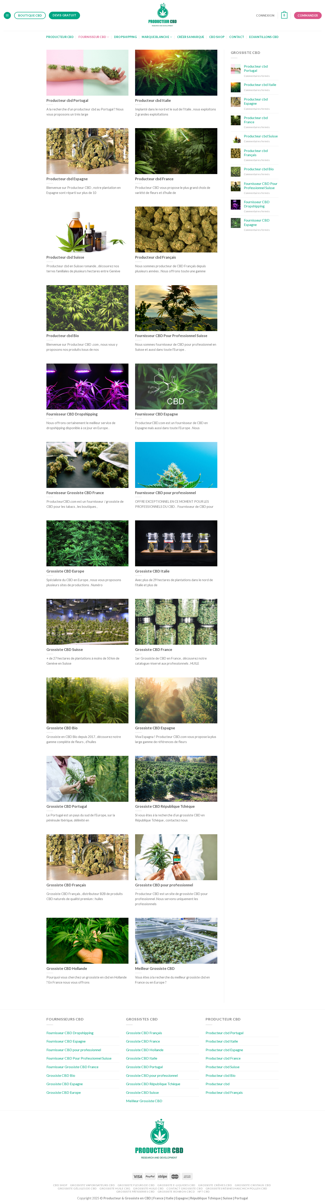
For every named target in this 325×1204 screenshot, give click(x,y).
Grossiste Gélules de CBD (77, 1188)
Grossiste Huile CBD (148, 1188)
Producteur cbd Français (256, 152)
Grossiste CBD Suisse (142, 1092)
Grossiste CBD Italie (141, 1058)
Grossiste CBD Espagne (64, 1084)
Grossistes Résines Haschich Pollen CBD (236, 1188)
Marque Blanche (155, 37)
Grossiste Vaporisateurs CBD (92, 1185)
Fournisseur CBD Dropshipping (257, 204)
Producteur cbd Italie (260, 84)
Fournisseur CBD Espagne (257, 222)
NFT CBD (204, 1191)
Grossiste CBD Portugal (144, 1067)
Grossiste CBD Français (144, 1033)
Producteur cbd (217, 1084)
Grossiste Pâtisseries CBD (135, 1191)
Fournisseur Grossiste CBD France (72, 1067)
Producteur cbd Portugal (256, 68)
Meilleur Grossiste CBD (144, 1101)
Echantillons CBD (264, 37)
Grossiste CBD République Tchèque (153, 1084)
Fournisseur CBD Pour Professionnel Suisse (260, 185)
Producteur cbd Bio (259, 169)
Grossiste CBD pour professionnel (152, 1075)
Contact (236, 37)
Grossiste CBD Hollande (144, 1050)
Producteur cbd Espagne (256, 101)
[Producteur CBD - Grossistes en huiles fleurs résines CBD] (162, 15)
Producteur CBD (60, 37)
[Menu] (7, 15)
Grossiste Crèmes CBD (215, 1185)
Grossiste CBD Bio (60, 1075)
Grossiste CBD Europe (63, 1092)
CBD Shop (216, 37)
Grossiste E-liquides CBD (176, 1185)
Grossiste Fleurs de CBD (136, 1185)
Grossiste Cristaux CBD (253, 1185)
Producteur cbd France (256, 120)
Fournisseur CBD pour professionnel (73, 1050)
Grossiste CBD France (143, 1041)
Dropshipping (125, 37)
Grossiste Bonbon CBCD (176, 1191)
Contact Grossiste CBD (184, 1188)
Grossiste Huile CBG (114, 1188)
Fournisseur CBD (92, 37)
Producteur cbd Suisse (261, 136)
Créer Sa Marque (190, 37)
